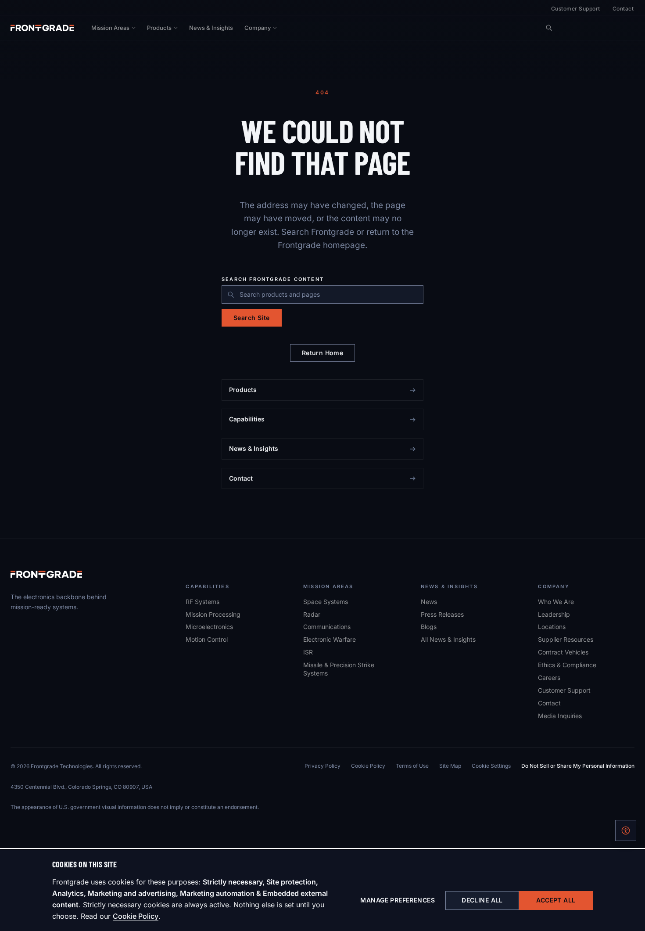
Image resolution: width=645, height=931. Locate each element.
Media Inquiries (560, 715)
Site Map (450, 765)
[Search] (549, 27)
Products (159, 27)
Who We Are (556, 601)
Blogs (429, 626)
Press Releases (442, 614)
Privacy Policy (322, 765)
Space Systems (325, 601)
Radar (311, 614)
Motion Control (207, 639)
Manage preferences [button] (397, 900)
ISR (308, 652)
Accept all (555, 900)
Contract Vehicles (563, 652)
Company (257, 27)
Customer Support (575, 8)
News (429, 601)
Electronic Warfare (329, 639)
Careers (549, 677)
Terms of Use (412, 765)
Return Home (323, 352)
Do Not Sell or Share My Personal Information (577, 765)
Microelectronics (209, 626)
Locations (552, 626)
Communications (327, 626)
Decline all (482, 900)
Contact (623, 8)
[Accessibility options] (625, 830)
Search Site (251, 317)
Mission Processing (213, 614)
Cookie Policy (135, 916)
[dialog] (322, 890)
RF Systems (202, 601)
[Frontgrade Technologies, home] (42, 27)
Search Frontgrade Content (273, 279)
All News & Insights (448, 639)
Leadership (554, 614)
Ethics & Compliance (567, 665)
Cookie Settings (491, 765)
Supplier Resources (565, 639)
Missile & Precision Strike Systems (338, 669)
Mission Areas (110, 27)
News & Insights (211, 27)
